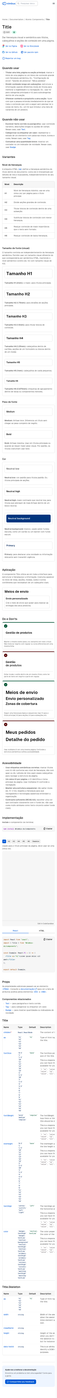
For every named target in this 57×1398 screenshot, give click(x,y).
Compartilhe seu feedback (22, 1382)
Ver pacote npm (31, 52)
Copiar (49, 829)
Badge (13, 147)
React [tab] (15, 931)
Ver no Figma (11, 46)
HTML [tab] (41, 931)
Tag (28, 138)
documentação (27, 989)
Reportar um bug (12, 58)
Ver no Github (11, 52)
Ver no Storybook (31, 46)
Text (23, 129)
